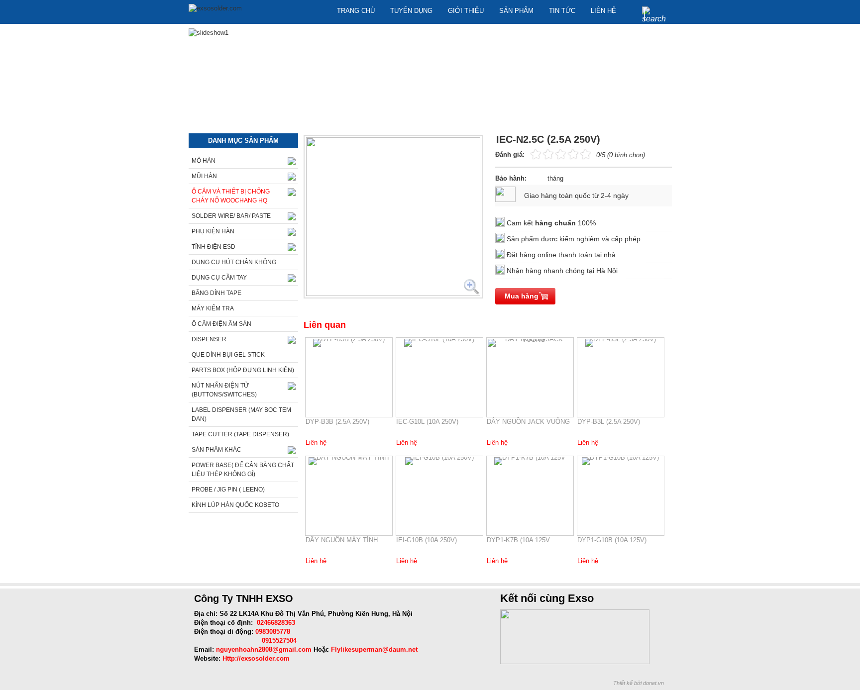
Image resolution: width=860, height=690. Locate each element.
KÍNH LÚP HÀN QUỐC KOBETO (235, 504)
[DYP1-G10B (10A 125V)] (620, 461)
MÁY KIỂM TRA (213, 308)
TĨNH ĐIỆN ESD (213, 246)
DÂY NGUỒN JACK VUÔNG (528, 421)
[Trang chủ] (215, 8)
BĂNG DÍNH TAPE (216, 293)
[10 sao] (531, 153)
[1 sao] (536, 153)
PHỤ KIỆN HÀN (213, 231)
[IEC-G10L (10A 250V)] (439, 343)
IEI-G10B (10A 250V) (426, 540)
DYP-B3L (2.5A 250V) (608, 421)
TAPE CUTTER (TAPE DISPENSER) (240, 434)
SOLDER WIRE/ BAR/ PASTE (231, 215)
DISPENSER (209, 339)
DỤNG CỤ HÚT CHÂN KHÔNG (234, 262)
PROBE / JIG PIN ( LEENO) (228, 489)
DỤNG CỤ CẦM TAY (219, 277)
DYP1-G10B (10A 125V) (611, 540)
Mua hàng (521, 296)
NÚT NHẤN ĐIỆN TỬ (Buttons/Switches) (224, 390)
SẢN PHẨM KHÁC (216, 449)
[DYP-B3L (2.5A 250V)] (620, 343)
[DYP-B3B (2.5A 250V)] (349, 343)
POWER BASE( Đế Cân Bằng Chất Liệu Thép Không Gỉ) (243, 470)
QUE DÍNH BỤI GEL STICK (228, 354)
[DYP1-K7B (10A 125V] (530, 461)
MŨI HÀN (204, 176)
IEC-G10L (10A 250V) (427, 421)
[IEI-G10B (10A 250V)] (439, 461)
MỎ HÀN (203, 160)
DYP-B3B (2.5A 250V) (337, 421)
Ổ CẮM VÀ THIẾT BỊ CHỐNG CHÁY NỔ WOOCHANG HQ (231, 196)
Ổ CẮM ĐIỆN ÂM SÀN (221, 323)
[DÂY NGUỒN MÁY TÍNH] (349, 461)
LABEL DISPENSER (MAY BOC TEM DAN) (241, 414)
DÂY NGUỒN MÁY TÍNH (342, 540)
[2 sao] (542, 153)
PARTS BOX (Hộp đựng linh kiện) (243, 370)
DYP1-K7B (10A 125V (518, 540)
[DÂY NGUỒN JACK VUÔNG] (530, 343)
